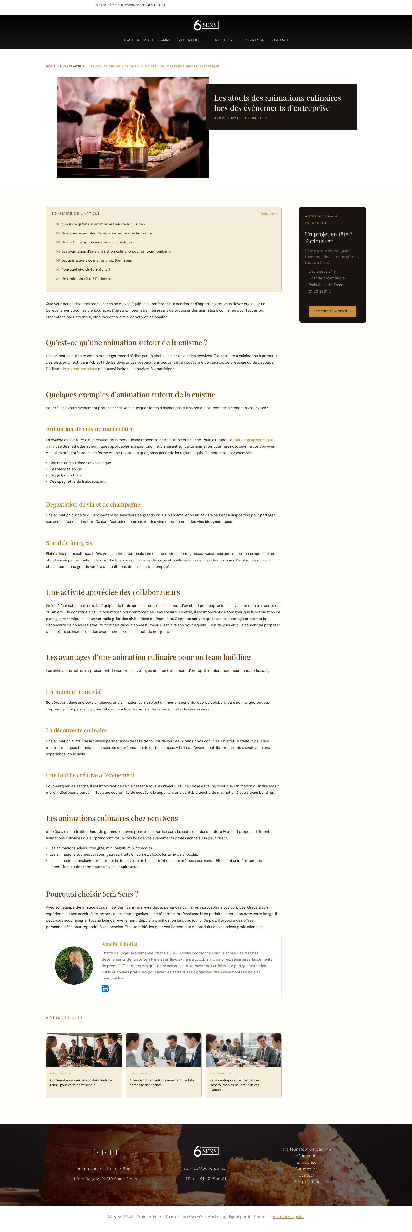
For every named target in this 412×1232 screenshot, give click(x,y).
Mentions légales (288, 1216)
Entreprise (223, 40)
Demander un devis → (333, 311)
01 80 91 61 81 (213, 1178)
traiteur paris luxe (82, 368)
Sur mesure (255, 40)
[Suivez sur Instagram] (113, 1152)
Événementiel (189, 40)
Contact (280, 40)
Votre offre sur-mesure (117, 5)
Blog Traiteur (253, 118)
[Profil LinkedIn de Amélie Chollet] (105, 988)
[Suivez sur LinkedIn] (105, 1152)
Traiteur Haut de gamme (147, 40)
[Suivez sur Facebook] (97, 1152)
